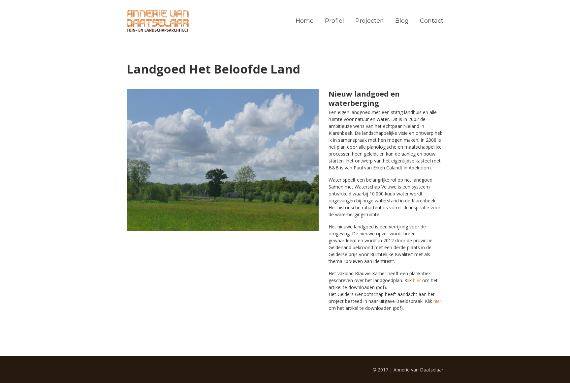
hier (417, 280)
